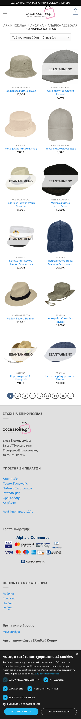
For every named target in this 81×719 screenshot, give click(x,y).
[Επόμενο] (70, 396)
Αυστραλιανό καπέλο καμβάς (60, 320)
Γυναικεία (9, 598)
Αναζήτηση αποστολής (18, 511)
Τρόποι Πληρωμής (15, 483)
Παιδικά (8, 603)
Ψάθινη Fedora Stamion (20, 318)
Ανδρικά (8, 593)
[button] (5, 12)
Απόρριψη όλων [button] (59, 711)
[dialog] (40, 684)
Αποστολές (10, 478)
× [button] (76, 654)
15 (63, 395)
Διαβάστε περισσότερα (47, 673)
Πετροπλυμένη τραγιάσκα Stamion (60, 378)
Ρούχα (7, 608)
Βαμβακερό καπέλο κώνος (20, 90)
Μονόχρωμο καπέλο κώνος (21, 148)
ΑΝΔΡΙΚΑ (37, 25)
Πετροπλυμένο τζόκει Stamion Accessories (60, 262)
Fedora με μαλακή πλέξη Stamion (21, 204)
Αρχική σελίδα (14, 25)
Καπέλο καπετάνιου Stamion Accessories (21, 262)
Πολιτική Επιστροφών (17, 488)
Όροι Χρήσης (11, 498)
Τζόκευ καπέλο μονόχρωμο (60, 148)
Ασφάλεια (9, 502)
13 (47, 395)
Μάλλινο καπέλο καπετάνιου (60, 204)
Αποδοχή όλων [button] (21, 711)
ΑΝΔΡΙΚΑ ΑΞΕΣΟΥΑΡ (63, 25)
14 (55, 395)
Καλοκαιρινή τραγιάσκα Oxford (60, 92)
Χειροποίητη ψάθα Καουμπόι (20, 378)
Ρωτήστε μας (11, 493)
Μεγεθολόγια (11, 631)
